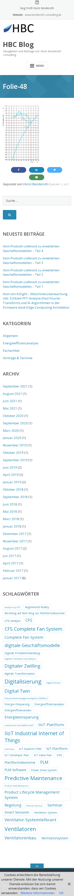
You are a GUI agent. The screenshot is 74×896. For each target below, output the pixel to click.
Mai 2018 (10, 511)
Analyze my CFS (12, 607)
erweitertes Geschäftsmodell (19, 725)
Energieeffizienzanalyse (20, 343)
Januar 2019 (12, 482)
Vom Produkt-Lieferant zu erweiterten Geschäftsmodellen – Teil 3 (31, 260)
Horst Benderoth (35, 184)
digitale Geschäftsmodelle (32, 645)
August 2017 (12, 548)
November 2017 (15, 541)
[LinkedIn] (37, 2)
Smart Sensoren (17, 812)
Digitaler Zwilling (22, 666)
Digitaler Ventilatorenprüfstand (20, 659)
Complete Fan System (24, 637)
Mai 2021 (10, 408)
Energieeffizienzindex (18, 710)
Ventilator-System (45, 812)
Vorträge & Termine (17, 358)
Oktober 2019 (13, 452)
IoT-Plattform (57, 748)
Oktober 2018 (13, 489)
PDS (59, 755)
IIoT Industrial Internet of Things (34, 737)
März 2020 (11, 430)
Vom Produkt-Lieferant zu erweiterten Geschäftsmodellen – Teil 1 (31, 284)
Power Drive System (44, 770)
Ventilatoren (20, 829)
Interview (9, 749)
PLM (44, 762)
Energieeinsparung (22, 717)
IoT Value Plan (43, 755)
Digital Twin (17, 691)
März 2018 (11, 519)
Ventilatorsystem (54, 838)
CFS (28, 620)
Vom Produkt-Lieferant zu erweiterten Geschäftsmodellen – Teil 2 (31, 272)
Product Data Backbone (16, 785)
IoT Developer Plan (17, 755)
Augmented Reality (37, 607)
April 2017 (11, 563)
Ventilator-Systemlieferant (30, 819)
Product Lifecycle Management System (32, 795)
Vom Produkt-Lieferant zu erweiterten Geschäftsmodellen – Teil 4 (31, 248)
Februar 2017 (13, 570)
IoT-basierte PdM (30, 749)
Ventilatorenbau (20, 838)
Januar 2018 (12, 526)
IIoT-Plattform (51, 724)
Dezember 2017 (15, 534)
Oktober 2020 (13, 416)
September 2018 (15, 497)
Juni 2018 (10, 504)
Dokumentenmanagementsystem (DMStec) (26, 698)
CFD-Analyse (12, 621)
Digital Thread (53, 682)
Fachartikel (11, 350)
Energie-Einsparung (17, 704)
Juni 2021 (10, 401)
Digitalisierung (23, 681)
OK (61, 893)
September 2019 (15, 460)
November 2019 (15, 445)
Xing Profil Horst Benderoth (37, 8)
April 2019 (11, 474)
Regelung (13, 805)
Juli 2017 (9, 556)
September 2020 (15, 423)
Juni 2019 (10, 467)
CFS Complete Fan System (33, 629)
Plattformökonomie (20, 762)
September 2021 (15, 386)
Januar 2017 (12, 578)
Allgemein (10, 336)
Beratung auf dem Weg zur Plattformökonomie (35, 613)
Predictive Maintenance (33, 778)
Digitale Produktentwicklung (22, 653)
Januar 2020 (12, 438)
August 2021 (12, 393)
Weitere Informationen (37, 893)
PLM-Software (15, 770)
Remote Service (34, 805)
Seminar (54, 805)
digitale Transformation (20, 673)
